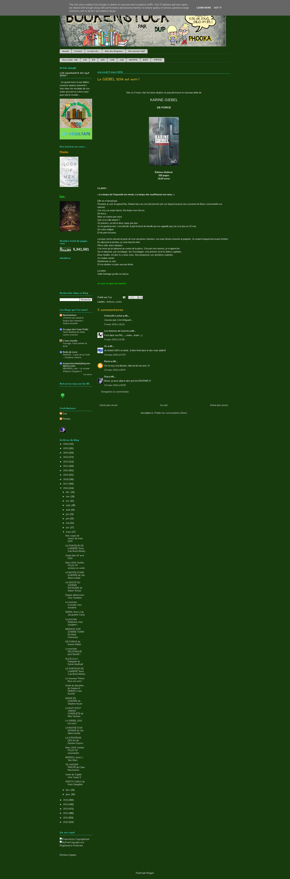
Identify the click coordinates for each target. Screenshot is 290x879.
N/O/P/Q (133, 60)
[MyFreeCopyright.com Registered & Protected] (76, 845)
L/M (122, 60)
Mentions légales (68, 855)
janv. (68, 794)
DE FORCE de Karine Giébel (73, 643)
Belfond (110, 301)
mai (68, 523)
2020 (66, 470)
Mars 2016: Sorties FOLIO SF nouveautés (74, 750)
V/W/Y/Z (158, 60)
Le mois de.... (93, 51)
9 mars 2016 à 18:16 (114, 324)
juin (68, 518)
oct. (68, 501)
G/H (103, 60)
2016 (66, 488)
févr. (68, 790)
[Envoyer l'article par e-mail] (124, 297)
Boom (107, 361)
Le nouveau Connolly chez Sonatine (73, 605)
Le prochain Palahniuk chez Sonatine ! (74, 622)
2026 (66, 444)
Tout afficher (87, 374)
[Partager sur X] (135, 297)
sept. (68, 505)
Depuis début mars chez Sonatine (74, 596)
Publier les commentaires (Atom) (171, 413)
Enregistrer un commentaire (115, 391)
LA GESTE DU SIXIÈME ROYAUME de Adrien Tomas (73, 586)
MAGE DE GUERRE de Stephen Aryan (73, 701)
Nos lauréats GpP (136, 51)
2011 (65, 817)
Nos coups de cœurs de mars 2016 (74, 538)
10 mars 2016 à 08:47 (115, 370)
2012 (66, 813)
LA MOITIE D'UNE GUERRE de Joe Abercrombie (75, 575)
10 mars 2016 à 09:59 (115, 385)
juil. (68, 514)
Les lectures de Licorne (116, 331)
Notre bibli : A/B (69, 60)
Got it (218, 7)
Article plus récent (108, 405)
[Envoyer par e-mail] (129, 297)
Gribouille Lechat (113, 315)
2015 (66, 800)
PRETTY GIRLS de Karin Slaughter (75, 783)
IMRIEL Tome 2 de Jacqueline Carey (75, 613)
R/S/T (145, 60)
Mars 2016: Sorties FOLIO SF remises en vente (75, 565)
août (68, 509)
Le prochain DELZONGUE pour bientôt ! (73, 651)
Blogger (150, 873)
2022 (66, 461)
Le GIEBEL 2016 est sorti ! (73, 722)
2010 (66, 822)
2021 (66, 466)
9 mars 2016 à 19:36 (114, 339)
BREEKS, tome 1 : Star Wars (74, 758)
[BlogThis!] (132, 297)
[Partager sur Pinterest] (141, 297)
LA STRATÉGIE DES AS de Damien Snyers (74, 740)
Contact (78, 51)
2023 (66, 457)
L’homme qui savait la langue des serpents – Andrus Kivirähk (73, 321)
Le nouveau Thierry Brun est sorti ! (74, 679)
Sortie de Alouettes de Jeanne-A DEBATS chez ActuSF (74, 689)
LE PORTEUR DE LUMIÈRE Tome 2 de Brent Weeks (75, 671)
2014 (66, 804)
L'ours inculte (70, 340)
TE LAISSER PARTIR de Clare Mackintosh (75, 767)
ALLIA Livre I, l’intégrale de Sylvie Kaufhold (74, 661)
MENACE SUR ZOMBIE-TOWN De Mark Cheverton (74, 633)
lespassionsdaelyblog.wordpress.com (76, 364)
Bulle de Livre (70, 352)
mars (69, 532)
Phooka (66, 418)
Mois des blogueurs (114, 51)
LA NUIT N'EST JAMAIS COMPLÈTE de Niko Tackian (74, 712)
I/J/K (112, 60)
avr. (68, 527)
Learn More (204, 7)
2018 (66, 479)
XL (105, 346)
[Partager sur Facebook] (138, 297)
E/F (93, 60)
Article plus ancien (219, 405)
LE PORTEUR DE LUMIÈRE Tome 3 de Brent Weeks (75, 548)
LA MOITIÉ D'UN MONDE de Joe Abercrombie (74, 730)
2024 (66, 452)
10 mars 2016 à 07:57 (115, 354)
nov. (68, 496)
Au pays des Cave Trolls (75, 329)
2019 (66, 474)
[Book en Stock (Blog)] (63, 398)
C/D (85, 60)
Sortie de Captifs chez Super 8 (73, 775)
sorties (118, 301)
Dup (106, 376)
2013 (66, 808)
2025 (66, 448)
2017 (66, 483)
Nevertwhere (69, 315)
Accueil (65, 51)
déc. (68, 492)
